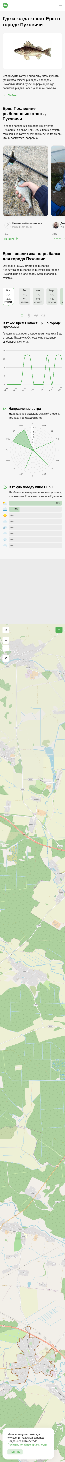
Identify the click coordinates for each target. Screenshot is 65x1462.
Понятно (15, 1451)
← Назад (10, 94)
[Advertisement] (32, 591)
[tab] (22, 316)
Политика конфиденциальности (27, 1444)
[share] (6, 630)
